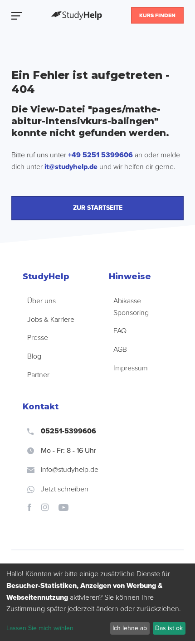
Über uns (41, 301)
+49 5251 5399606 (100, 155)
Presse (37, 337)
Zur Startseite (97, 208)
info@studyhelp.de (69, 469)
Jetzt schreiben (64, 489)
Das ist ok (169, 628)
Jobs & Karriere (50, 319)
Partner (38, 374)
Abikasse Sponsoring (131, 306)
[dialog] (97, 602)
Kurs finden (157, 15)
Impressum (130, 368)
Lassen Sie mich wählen (39, 628)
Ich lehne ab (129, 628)
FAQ (120, 330)
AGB (120, 349)
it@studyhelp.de (71, 166)
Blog (34, 356)
